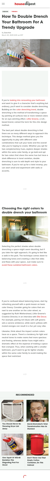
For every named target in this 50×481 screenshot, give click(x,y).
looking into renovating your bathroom (27, 100)
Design (5, 12)
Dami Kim (7, 33)
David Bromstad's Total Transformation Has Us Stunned (37, 426)
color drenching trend (26, 109)
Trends (14, 12)
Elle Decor (41, 316)
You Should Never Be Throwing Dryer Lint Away (11, 426)
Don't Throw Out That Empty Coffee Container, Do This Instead (36, 461)
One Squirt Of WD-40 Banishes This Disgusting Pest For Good (11, 461)
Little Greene (32, 118)
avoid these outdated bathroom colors (19, 264)
